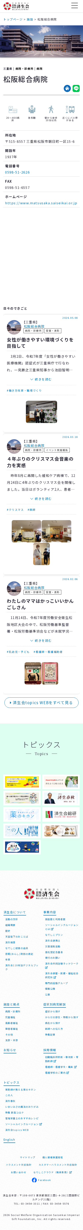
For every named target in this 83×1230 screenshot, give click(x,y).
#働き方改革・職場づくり (24, 390)
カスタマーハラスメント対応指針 (58, 1164)
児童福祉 (10, 1017)
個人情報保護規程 (52, 1157)
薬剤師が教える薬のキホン (20, 1089)
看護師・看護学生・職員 (59, 1067)
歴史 (7, 930)
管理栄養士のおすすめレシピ (22, 1118)
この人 (9, 1095)
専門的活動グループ (56, 983)
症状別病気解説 (54, 1004)
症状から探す (53, 1011)
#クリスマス (15, 509)
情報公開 (50, 988)
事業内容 (49, 912)
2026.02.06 (70, 579)
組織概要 (10, 925)
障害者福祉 (11, 1028)
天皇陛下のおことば (16, 936)
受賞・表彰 (53, 330)
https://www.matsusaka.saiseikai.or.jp (41, 202)
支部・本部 (11, 1040)
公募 (47, 994)
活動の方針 (11, 919)
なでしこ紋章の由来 (16, 948)
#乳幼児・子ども (18, 652)
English (9, 1139)
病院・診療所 (24, 68)
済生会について (15, 912)
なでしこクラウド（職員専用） (51, 1172)
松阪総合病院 (34, 326)
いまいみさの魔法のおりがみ (22, 1106)
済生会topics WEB (17, 1130)
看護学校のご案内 (55, 1072)
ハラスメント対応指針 (19, 1164)
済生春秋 (10, 1101)
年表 (7, 959)
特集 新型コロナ (14, 1112)
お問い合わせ (18, 1172)
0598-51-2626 (17, 172)
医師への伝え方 (54, 1028)
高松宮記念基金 (54, 952)
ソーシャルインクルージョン (22, 1124)
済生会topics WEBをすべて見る (42, 702)
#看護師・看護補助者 (48, 652)
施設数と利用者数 (55, 919)
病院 (39, 68)
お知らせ (10, 1050)
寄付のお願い (53, 957)
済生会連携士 (53, 940)
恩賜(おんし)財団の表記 (19, 954)
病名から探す (53, 1023)
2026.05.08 (70, 317)
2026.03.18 (70, 437)
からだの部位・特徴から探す (62, 1017)
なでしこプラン (54, 934)
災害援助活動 (53, 946)
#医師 (32, 509)
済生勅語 (10, 942)
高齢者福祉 (11, 1023)
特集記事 (50, 1034)
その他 (9, 1034)
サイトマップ (27, 1157)
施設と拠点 (12, 1004)
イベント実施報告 (57, 450)
